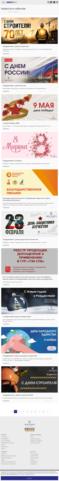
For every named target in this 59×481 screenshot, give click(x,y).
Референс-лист (4, 446)
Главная (3, 12)
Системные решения (35, 442)
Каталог (32, 436)
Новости (3, 444)
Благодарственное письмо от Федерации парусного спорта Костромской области (26, 199)
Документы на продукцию (36, 440)
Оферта (3, 460)
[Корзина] (56, 2)
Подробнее (6, 53)
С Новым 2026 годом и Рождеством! (17, 317)
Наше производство (5, 440)
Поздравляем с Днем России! (14, 86)
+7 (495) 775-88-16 (34, 456)
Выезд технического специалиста (8, 456)
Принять (29, 478)
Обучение (3, 454)
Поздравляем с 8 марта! (12, 161)
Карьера (3, 448)
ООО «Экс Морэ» (34, 454)
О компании (4, 436)
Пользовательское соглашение (8, 463)
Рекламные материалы (6, 458)
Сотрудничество (34, 461)
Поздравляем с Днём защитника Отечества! (20, 239)
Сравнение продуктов (35, 438)
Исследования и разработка (7, 442)
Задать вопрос (33, 463)
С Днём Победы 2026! (11, 123)
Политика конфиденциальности (8, 461)
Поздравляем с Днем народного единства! (20, 356)
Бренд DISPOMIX (5, 438)
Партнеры (32, 460)
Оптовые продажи (34, 458)
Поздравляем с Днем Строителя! (16, 46)
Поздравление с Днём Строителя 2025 (18, 395)
